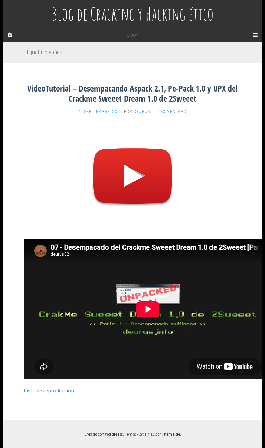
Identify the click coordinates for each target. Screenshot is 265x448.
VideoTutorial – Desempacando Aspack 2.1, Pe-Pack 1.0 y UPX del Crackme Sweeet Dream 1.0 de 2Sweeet (132, 93)
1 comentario (173, 111)
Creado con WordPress (103, 434)
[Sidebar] (10, 35)
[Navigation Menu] (255, 35)
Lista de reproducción (49, 390)
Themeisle (170, 434)
